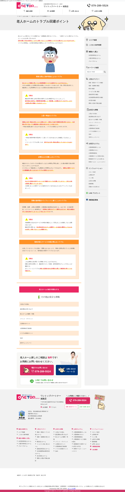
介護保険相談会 (93, 153)
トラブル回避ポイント (26, 333)
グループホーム (93, 61)
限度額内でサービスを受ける (96, 159)
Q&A (21, 338)
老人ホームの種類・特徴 (27, 314)
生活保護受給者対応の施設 (96, 97)
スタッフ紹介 (92, 172)
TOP (19, 16)
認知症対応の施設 (93, 94)
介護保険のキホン (93, 150)
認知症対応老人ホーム (43, 448)
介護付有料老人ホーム (95, 58)
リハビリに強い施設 (94, 91)
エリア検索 (93, 40)
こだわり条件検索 (95, 45)
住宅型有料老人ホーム (95, 55)
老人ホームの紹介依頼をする (49, 289)
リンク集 (91, 178)
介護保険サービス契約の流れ (96, 156)
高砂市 (38, 475)
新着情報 (91, 183)
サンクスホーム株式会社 (62, 491)
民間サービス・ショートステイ (97, 162)
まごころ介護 (71, 488)
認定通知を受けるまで (26, 309)
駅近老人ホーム (41, 441)
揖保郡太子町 (31, 475)
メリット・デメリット (26, 318)
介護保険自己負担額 (26, 328)
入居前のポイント (25, 323)
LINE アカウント (94, 193)
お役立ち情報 (24, 16)
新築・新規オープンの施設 (96, 82)
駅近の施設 (92, 88)
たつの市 (24, 475)
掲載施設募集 (93, 200)
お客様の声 (92, 175)
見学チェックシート (26, 343)
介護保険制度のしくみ (95, 147)
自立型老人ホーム (42, 456)
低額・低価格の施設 (94, 85)
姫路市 (19, 475)
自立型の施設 (92, 100)
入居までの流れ (24, 304)
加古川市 (43, 475)
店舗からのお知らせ (94, 186)
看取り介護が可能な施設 (95, 103)
